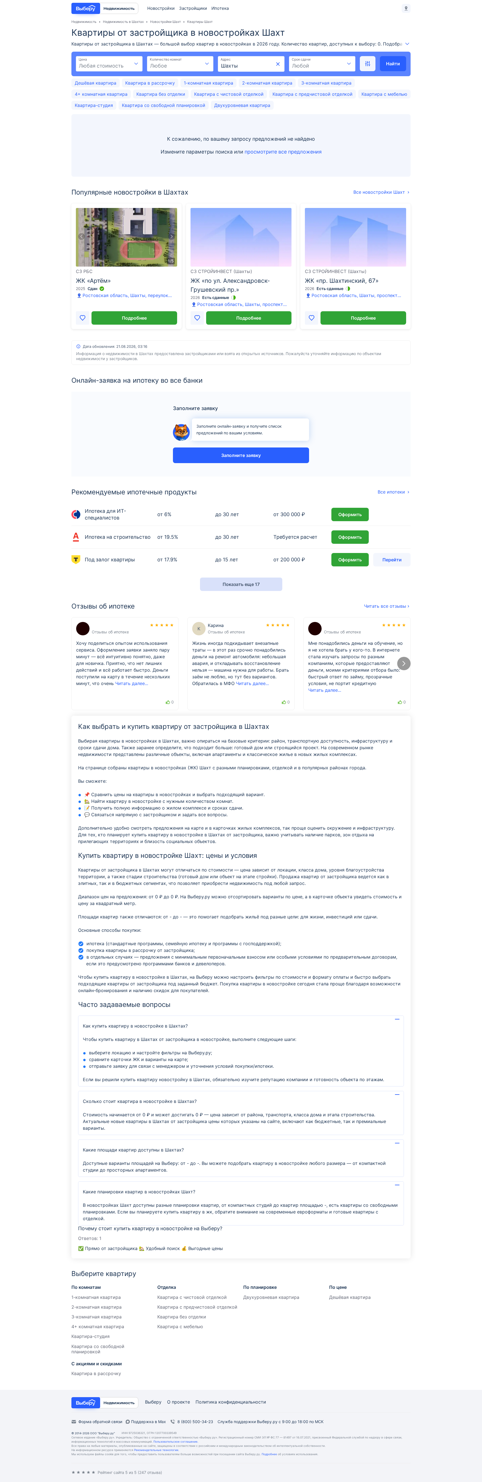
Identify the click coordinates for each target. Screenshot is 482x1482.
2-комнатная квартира (267, 83)
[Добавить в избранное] (82, 318)
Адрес (226, 59)
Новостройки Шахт (165, 22)
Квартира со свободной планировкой (163, 105)
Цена (83, 59)
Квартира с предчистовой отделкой (313, 94)
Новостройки (161, 8)
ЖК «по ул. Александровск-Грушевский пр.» (230, 285)
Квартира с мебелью (384, 94)
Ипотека (219, 8)
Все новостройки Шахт (379, 192)
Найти (393, 63)
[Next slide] (171, 237)
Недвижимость (84, 22)
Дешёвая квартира (95, 83)
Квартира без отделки (160, 94)
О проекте (178, 1402)
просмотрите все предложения (283, 152)
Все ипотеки (391, 492)
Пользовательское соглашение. (175, 1441)
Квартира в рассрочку (150, 83)
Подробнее (134, 318)
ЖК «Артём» (93, 280)
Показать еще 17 (241, 584)
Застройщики (193, 8)
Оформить (350, 514)
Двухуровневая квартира (242, 105)
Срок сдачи (301, 59)
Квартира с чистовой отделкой (229, 94)
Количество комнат (166, 59)
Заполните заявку (241, 455)
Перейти (392, 559)
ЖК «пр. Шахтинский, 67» (342, 280)
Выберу (153, 1402)
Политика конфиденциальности (231, 1402)
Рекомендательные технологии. (156, 1450)
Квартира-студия (94, 105)
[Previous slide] (81, 237)
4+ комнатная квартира (101, 94)
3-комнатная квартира (326, 83)
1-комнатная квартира (208, 83)
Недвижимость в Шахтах (123, 22)
